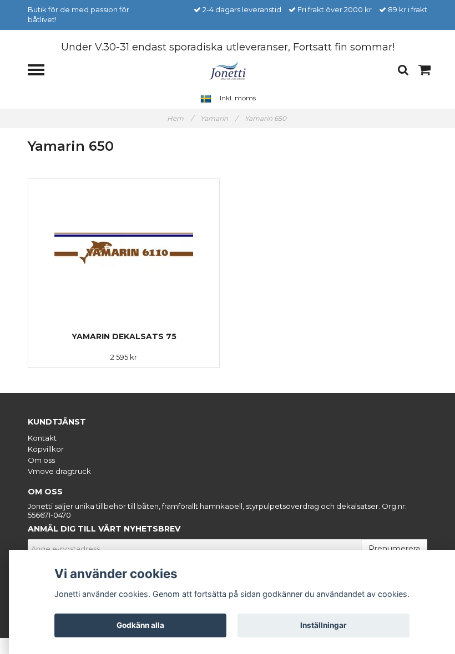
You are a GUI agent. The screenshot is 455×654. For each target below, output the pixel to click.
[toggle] (41, 71)
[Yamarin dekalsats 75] (123, 248)
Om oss (41, 460)
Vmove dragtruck (59, 471)
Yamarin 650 (266, 118)
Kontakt (42, 437)
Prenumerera (394, 549)
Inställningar (323, 625)
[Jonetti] (227, 69)
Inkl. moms (238, 98)
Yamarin (218, 118)
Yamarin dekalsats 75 (124, 336)
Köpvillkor (46, 448)
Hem (180, 118)
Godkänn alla (140, 625)
